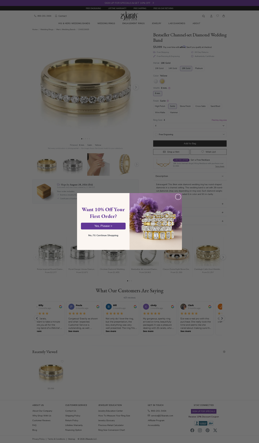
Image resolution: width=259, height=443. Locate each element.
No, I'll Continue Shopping (103, 235)
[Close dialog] (178, 196)
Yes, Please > (103, 226)
